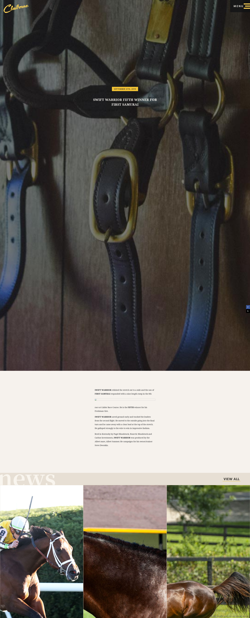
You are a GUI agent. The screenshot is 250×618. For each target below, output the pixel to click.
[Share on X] (248, 311)
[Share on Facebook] (248, 307)
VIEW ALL (232, 479)
